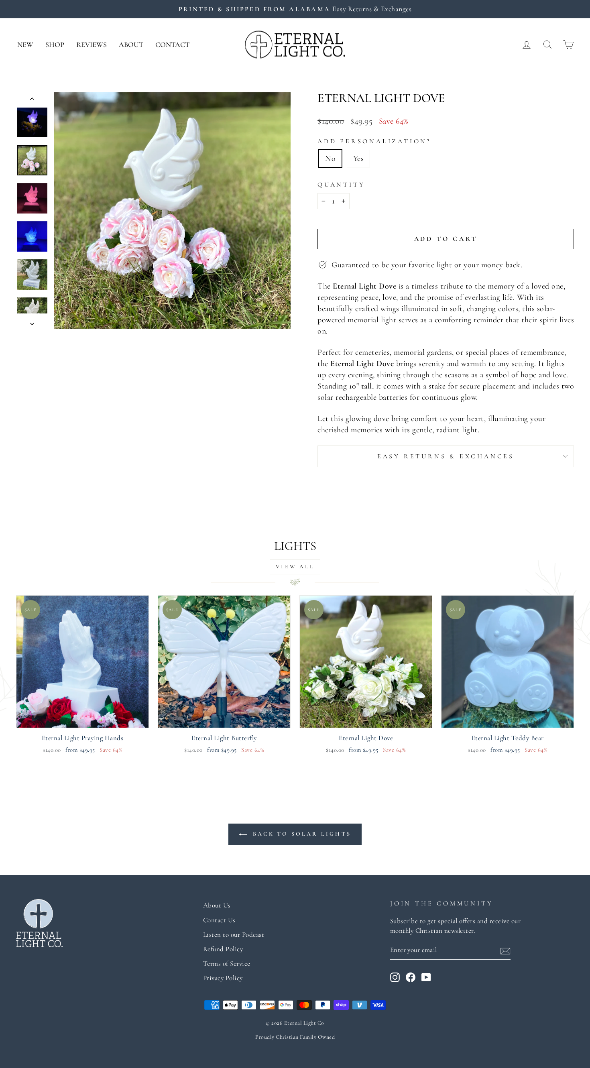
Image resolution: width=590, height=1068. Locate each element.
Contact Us (219, 920)
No (330, 158)
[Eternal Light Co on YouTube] (426, 977)
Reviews (91, 44)
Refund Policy (223, 949)
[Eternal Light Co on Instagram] (395, 977)
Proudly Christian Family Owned (295, 1036)
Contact (172, 44)
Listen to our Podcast (233, 934)
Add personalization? (374, 141)
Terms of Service (226, 963)
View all (295, 566)
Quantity (341, 185)
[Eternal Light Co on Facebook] (410, 977)
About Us (217, 905)
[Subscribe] (505, 950)
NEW (25, 44)
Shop (54, 44)
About (131, 44)
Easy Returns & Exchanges (445, 456)
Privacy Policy (223, 978)
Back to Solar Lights (300, 833)
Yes (358, 158)
